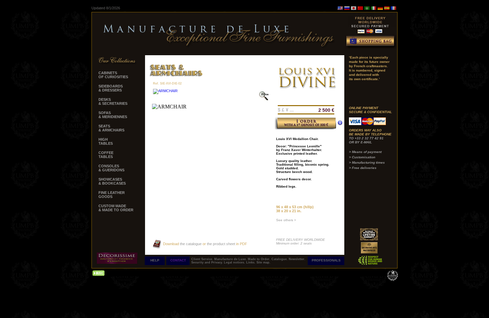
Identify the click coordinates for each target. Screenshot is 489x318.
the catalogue (190, 244)
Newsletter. (297, 259)
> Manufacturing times (367, 162)
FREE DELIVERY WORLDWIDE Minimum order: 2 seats (300, 241)
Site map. (263, 262)
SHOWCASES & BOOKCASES (112, 181)
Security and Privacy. (207, 262)
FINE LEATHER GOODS (111, 195)
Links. (251, 262)
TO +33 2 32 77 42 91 (366, 138)
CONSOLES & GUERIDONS (111, 168)
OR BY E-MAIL (360, 142)
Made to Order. (259, 259)
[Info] (340, 122)
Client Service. (202, 259)
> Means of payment (365, 152)
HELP (154, 260)
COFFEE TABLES (105, 155)
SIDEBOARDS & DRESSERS (110, 88)
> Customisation (362, 157)
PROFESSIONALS (326, 260)
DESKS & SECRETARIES (112, 101)
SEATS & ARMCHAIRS (111, 128)
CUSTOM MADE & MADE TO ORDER (115, 208)
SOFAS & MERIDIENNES (112, 115)
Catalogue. (280, 259)
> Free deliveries (363, 168)
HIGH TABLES (105, 141)
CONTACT (178, 260)
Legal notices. (235, 262)
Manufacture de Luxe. (231, 259)
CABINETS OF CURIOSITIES (113, 75)
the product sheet (221, 244)
